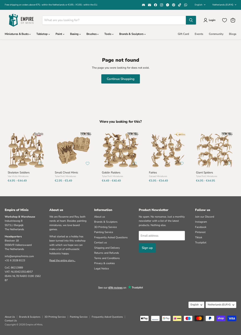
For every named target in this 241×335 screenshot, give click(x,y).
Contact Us (11, 320)
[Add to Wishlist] (40, 163)
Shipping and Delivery (107, 248)
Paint (59, 34)
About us (99, 216)
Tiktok (198, 237)
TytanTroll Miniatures (65, 176)
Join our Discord (204, 216)
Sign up (147, 248)
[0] (224, 20)
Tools (108, 34)
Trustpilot (200, 242)
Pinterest (200, 232)
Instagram (201, 222)
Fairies (153, 172)
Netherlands (222, 4)
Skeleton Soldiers (19, 172)
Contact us (100, 242)
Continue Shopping (120, 79)
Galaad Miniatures (158, 176)
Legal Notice (101, 268)
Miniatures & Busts (17, 34)
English (198, 4)
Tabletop (42, 34)
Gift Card (183, 34)
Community (216, 34)
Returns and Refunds (106, 253)
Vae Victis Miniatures (18, 176)
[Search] (191, 20)
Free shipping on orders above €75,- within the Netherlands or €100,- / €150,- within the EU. (51, 4)
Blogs (232, 34)
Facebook (200, 227)
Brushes (91, 34)
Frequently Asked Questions (111, 237)
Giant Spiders (204, 172)
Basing (74, 34)
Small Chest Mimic (66, 172)
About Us (10, 317)
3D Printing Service (105, 227)
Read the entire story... (62, 260)
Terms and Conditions (107, 258)
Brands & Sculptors (131, 34)
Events (199, 34)
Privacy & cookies (104, 263)
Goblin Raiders (111, 172)
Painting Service (103, 232)
